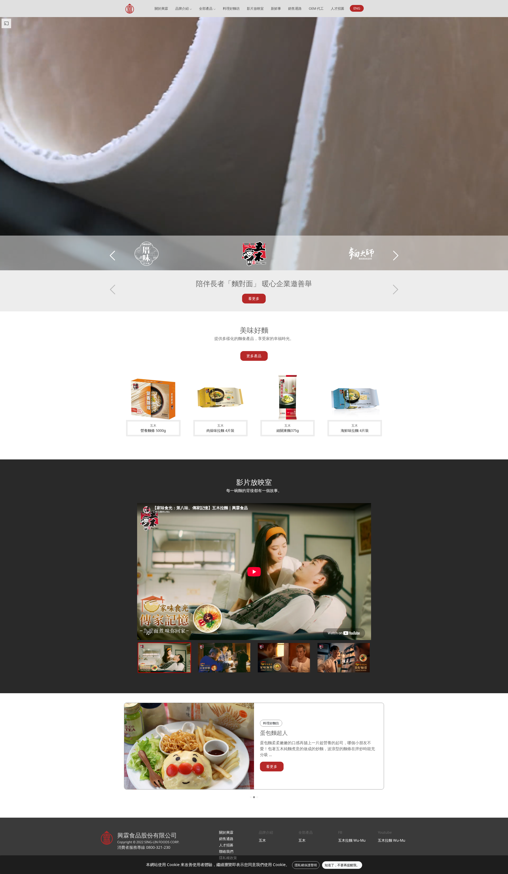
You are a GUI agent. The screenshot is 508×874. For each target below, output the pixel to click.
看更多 (254, 298)
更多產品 (254, 355)
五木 (262, 840)
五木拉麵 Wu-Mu (352, 840)
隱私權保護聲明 (306, 865)
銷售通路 (295, 8)
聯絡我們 (226, 851)
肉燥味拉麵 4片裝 (220, 430)
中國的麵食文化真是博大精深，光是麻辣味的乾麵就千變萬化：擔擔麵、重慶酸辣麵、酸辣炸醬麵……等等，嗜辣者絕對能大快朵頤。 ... (318, 748)
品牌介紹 (182, 8)
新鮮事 (276, 8)
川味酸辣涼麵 (276, 732)
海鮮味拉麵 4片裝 (355, 430)
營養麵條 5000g (153, 430)
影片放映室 (255, 8)
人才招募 (337, 8)
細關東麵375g (287, 430)
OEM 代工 (316, 8)
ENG (356, 8)
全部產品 (206, 8)
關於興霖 (161, 8)
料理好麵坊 (231, 8)
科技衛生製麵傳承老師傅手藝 (254, 283)
